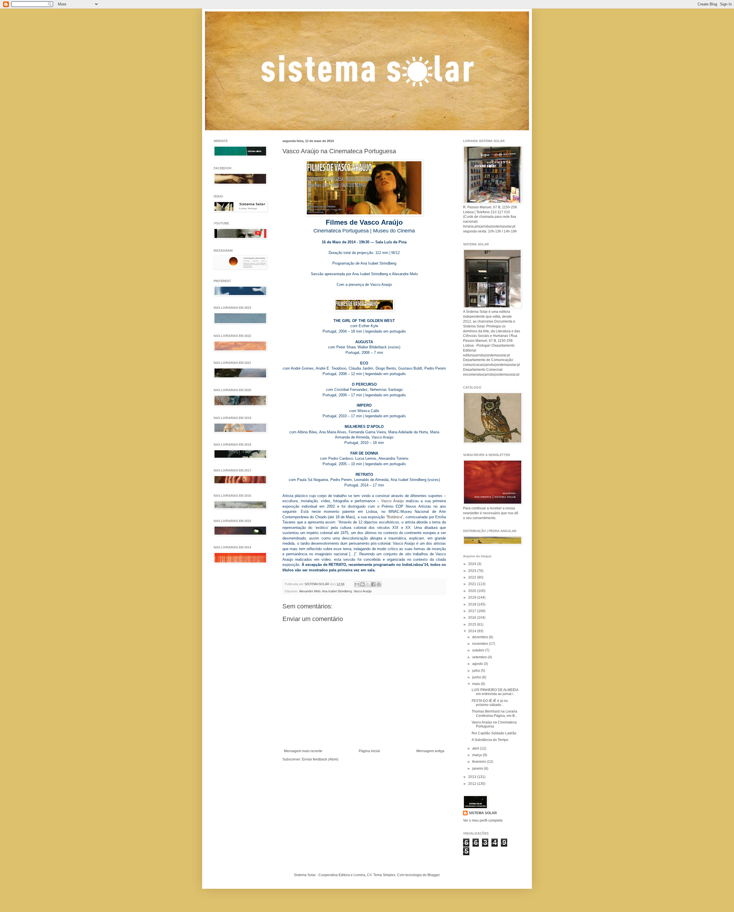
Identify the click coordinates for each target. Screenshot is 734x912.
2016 (472, 618)
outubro (478, 650)
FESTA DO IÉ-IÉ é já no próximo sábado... (490, 703)
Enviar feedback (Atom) (320, 759)
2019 (472, 597)
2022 (472, 577)
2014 (472, 631)
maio (476, 684)
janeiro (478, 769)
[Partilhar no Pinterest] (379, 584)
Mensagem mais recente (303, 751)
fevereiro (479, 762)
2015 (472, 624)
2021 (472, 584)
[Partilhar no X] (368, 584)
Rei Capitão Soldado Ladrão (494, 733)
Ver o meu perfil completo (483, 820)
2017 (472, 611)
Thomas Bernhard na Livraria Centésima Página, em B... (494, 713)
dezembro (480, 637)
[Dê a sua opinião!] (362, 584)
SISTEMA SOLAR (483, 813)
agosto (478, 664)
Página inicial (369, 751)
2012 (472, 784)
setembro (480, 657)
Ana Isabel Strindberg (337, 591)
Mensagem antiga (430, 751)
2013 (472, 777)
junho (477, 677)
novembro (480, 644)
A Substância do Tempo (490, 740)
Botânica (394, 517)
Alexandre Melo (310, 591)
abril (476, 748)
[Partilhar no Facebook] (373, 584)
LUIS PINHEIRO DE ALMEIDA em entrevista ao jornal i (495, 692)
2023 (472, 571)
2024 (472, 564)
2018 (472, 604)
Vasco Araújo (392, 501)
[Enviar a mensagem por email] (357, 584)
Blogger (433, 875)
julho (476, 671)
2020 (472, 591)
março (477, 755)
